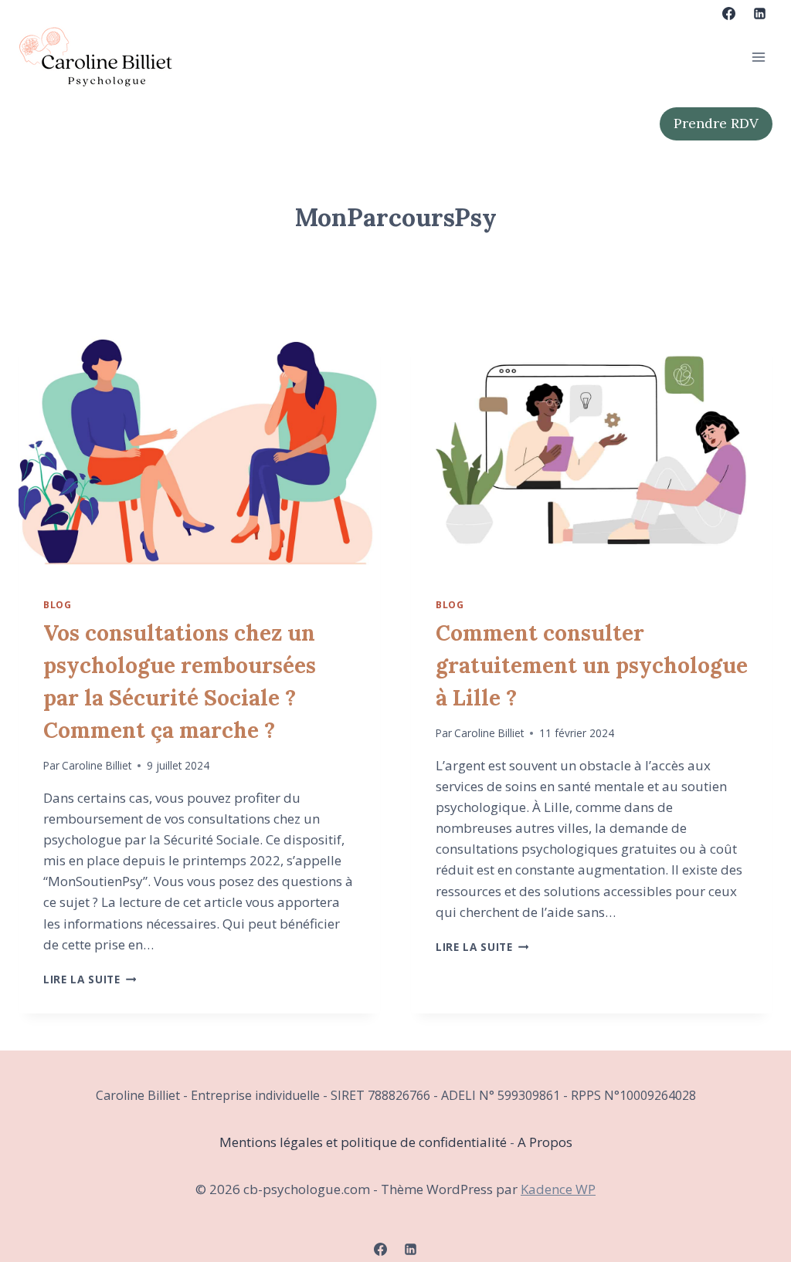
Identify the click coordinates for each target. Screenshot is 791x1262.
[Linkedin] (759, 13)
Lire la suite (89, 979)
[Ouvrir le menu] (758, 57)
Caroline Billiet (96, 765)
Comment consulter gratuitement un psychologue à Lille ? (592, 665)
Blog (57, 604)
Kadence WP (558, 1189)
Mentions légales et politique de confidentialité (364, 1142)
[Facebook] (729, 13)
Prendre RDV (716, 123)
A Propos (545, 1142)
